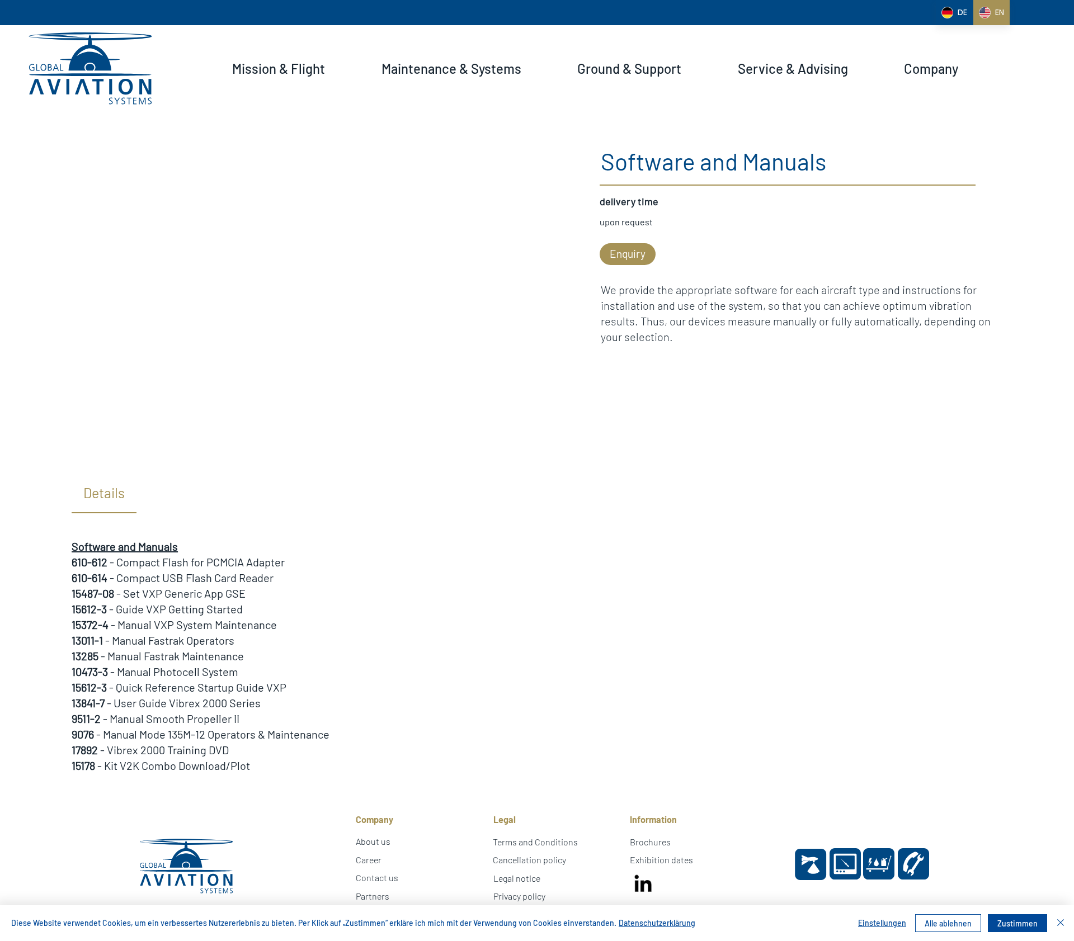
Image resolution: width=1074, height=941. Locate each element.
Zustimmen (1017, 923)
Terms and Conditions (535, 841)
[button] (278, 69)
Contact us (377, 877)
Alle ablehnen (948, 923)
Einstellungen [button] (882, 923)
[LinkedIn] (642, 885)
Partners (372, 896)
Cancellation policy (529, 859)
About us (373, 841)
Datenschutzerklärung (657, 923)
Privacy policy (519, 896)
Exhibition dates (661, 859)
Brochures (650, 841)
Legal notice (516, 878)
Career (368, 859)
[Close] (1060, 923)
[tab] (104, 493)
